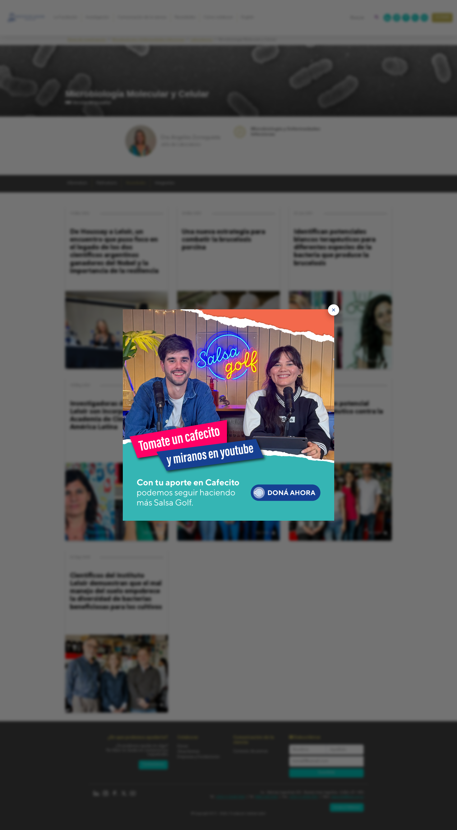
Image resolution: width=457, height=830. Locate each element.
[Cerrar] (333, 310)
